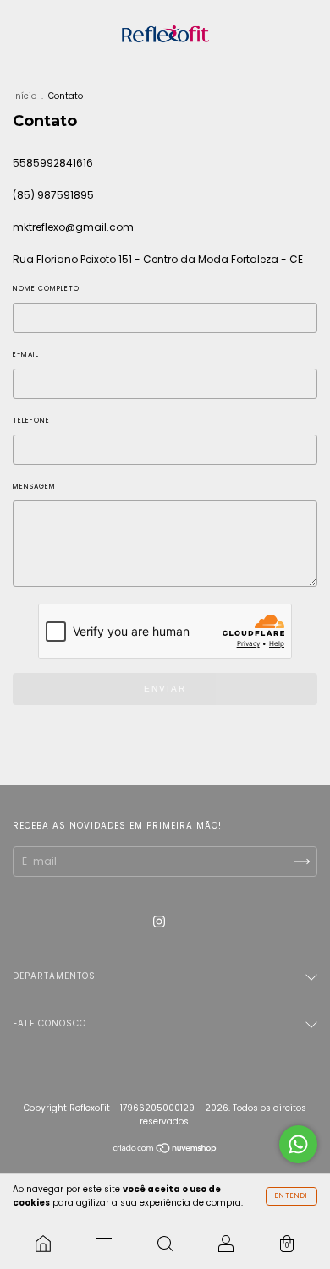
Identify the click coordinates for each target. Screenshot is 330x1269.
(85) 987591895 (53, 195)
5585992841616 (53, 163)
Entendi (291, 1196)
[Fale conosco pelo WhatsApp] (298, 1144)
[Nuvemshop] (165, 1150)
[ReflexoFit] (43, 1243)
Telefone (31, 420)
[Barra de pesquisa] (165, 1243)
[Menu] (104, 1243)
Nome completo (46, 288)
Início (24, 96)
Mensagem (34, 486)
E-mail (26, 354)
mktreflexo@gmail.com (73, 227)
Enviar (165, 688)
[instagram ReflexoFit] (159, 921)
